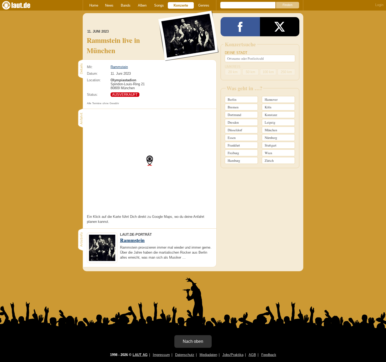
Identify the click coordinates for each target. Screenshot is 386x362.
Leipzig (270, 122)
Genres (203, 5)
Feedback (268, 355)
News (109, 5)
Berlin (232, 99)
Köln (268, 107)
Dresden (233, 122)
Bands (126, 5)
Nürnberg (271, 137)
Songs (159, 5)
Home (93, 5)
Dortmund (234, 114)
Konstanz (271, 114)
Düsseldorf (235, 130)
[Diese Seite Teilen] (240, 26)
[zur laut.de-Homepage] (21, 5)
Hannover (271, 99)
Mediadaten (208, 355)
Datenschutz (184, 355)
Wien (268, 152)
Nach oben (193, 341)
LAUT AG (140, 355)
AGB (252, 355)
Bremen (233, 107)
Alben (142, 5)
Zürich (269, 160)
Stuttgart (271, 145)
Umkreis (233, 67)
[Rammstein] (189, 57)
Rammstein (119, 67)
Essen (232, 137)
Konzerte (181, 5)
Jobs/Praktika (232, 355)
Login (379, 5)
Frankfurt (234, 145)
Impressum (161, 355)
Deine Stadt (236, 53)
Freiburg (233, 152)
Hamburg (234, 160)
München (271, 130)
